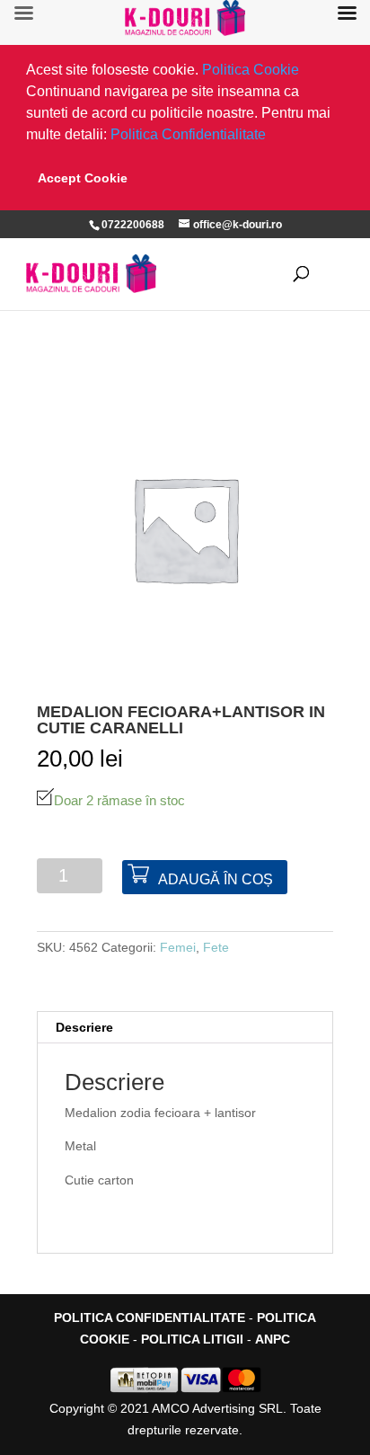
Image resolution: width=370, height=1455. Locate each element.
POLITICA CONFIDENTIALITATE (149, 1317)
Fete (216, 947)
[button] (272, 136)
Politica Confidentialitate (188, 134)
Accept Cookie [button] (83, 178)
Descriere (84, 1027)
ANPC (272, 1339)
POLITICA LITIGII (192, 1339)
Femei (178, 947)
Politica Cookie (250, 69)
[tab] (185, 1027)
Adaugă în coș (215, 879)
